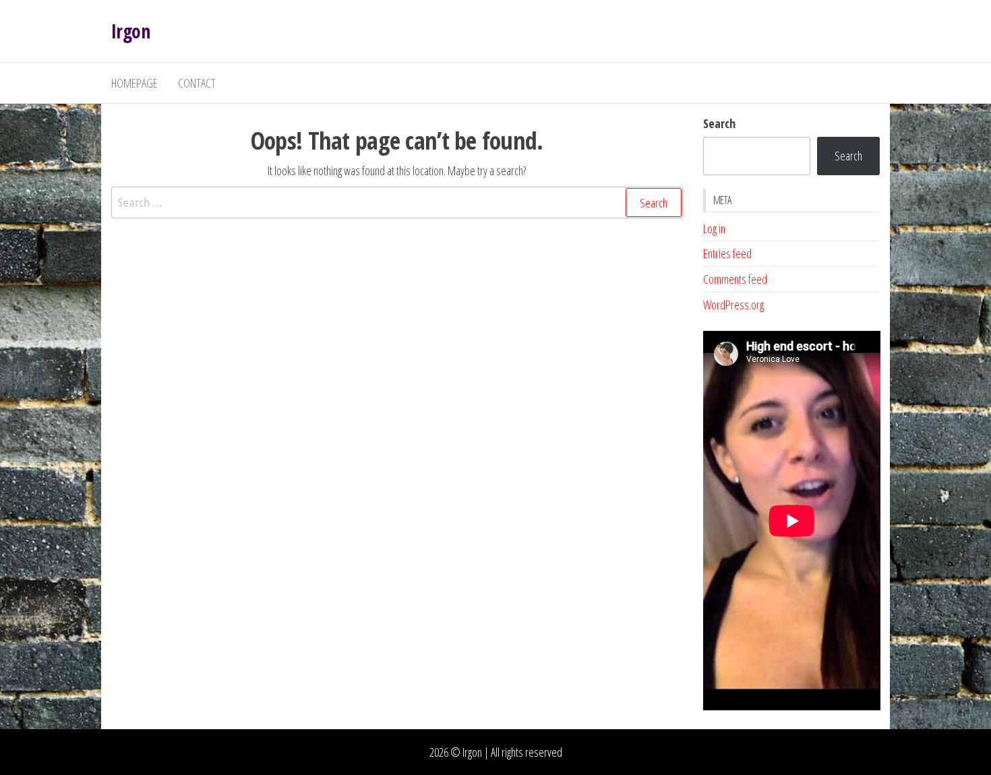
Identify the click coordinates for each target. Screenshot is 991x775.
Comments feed (735, 279)
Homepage (134, 83)
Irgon (130, 31)
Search (719, 123)
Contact (197, 83)
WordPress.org (733, 305)
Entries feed (727, 253)
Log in (714, 228)
